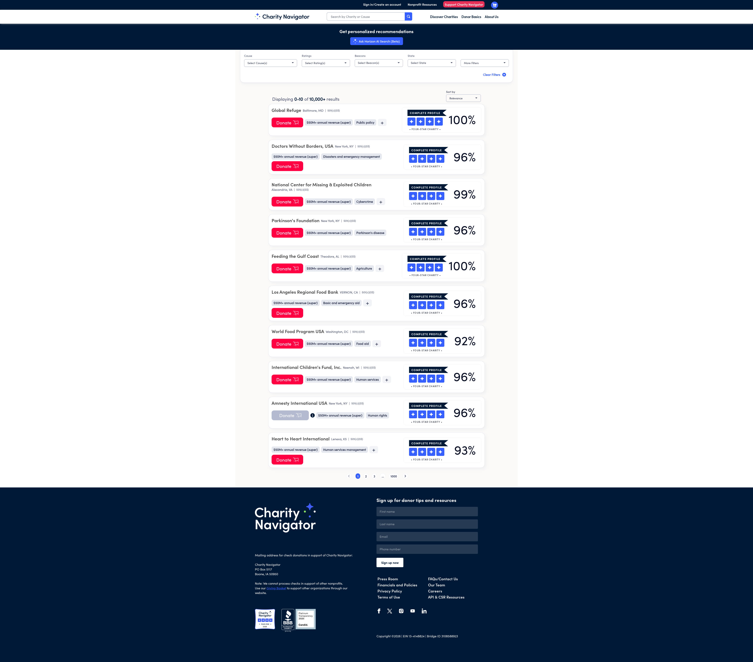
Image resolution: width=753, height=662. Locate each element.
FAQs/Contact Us (443, 578)
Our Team (436, 584)
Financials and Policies (397, 584)
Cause (248, 56)
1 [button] (357, 476)
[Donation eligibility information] (312, 415)
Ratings (306, 56)
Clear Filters (491, 74)
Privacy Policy (389, 590)
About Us (491, 16)
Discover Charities (444, 16)
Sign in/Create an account (382, 4)
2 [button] (366, 476)
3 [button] (374, 476)
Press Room (387, 578)
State (411, 56)
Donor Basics (471, 16)
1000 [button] (393, 476)
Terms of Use (388, 597)
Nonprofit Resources (422, 4)
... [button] (383, 476)
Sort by (450, 92)
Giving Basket (276, 588)
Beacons (360, 56)
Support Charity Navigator (464, 4)
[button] (270, 63)
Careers (435, 590)
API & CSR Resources (446, 597)
